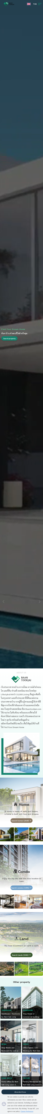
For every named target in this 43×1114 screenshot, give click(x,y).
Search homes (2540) (20, 820)
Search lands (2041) (20, 955)
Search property (9, 338)
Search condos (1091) (20, 888)
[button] (39, 601)
